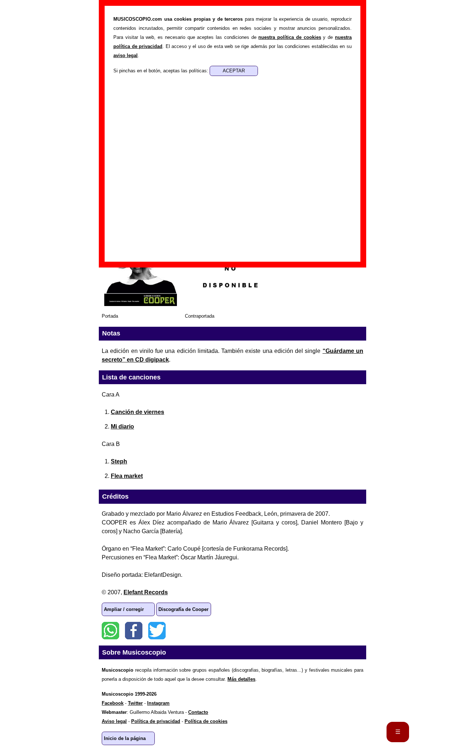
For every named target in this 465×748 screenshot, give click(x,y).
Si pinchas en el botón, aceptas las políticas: (161, 70)
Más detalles (241, 679)
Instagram (158, 703)
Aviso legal (114, 721)
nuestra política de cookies (289, 37)
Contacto (198, 712)
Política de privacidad (155, 721)
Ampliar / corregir (124, 609)
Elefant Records (146, 592)
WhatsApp (110, 630)
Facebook (133, 630)
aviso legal (125, 55)
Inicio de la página (125, 738)
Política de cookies (206, 721)
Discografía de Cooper (183, 609)
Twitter (157, 630)
